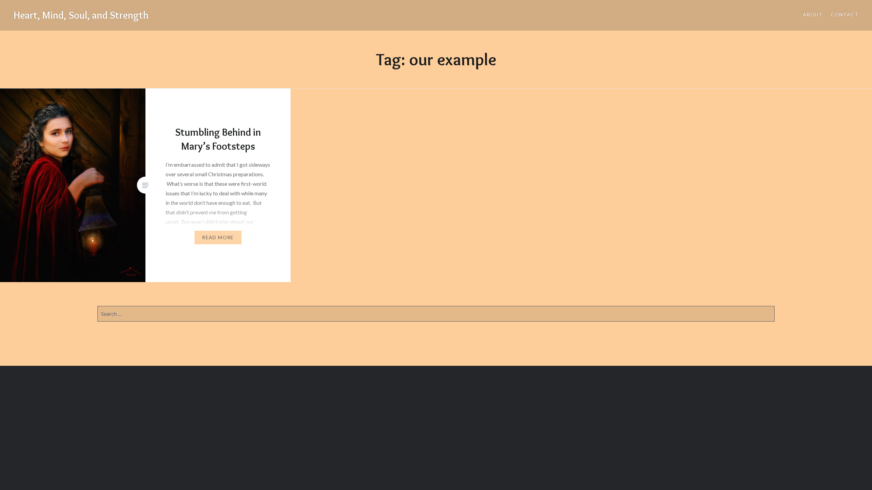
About (813, 14)
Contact (844, 14)
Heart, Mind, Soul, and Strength (81, 15)
